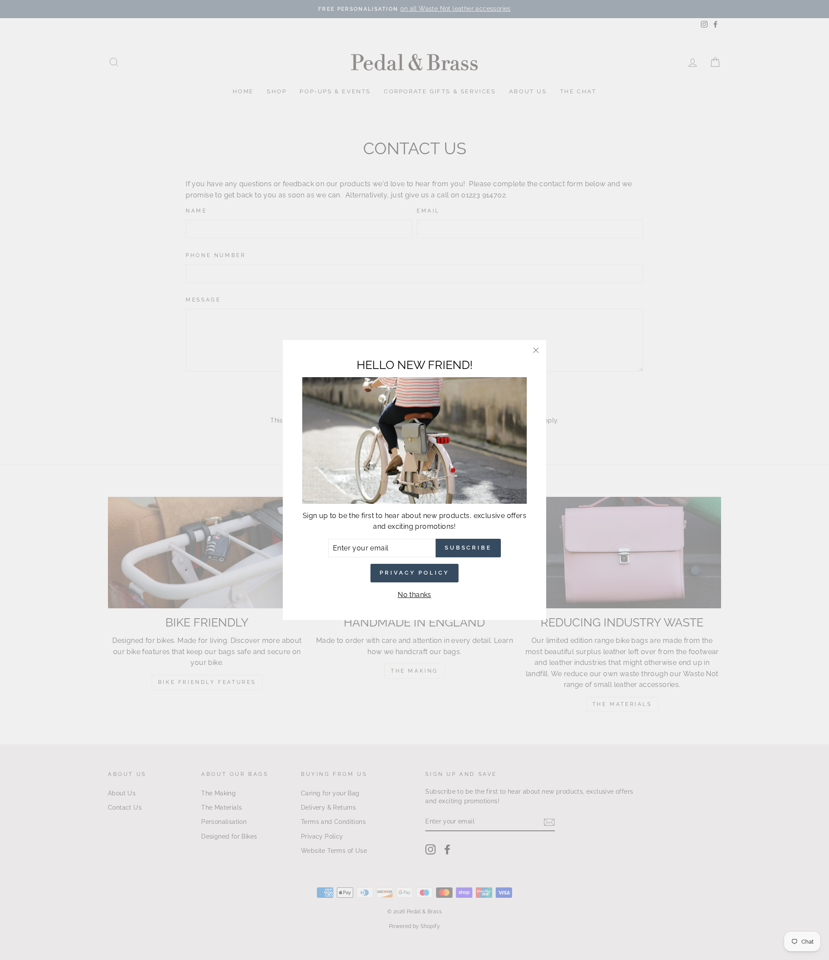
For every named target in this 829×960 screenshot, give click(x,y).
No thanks (414, 595)
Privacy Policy (414, 572)
